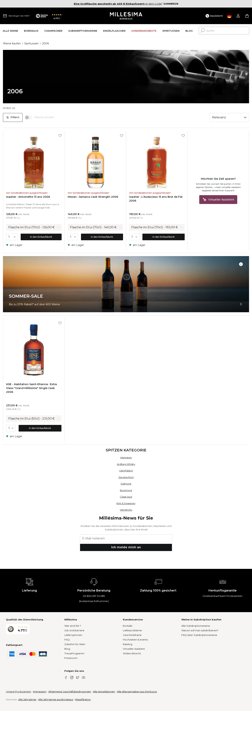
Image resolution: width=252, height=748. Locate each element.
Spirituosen (31, 43)
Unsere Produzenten (18, 691)
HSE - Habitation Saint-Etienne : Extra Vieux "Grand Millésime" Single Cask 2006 (31, 388)
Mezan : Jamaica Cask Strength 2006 (93, 196)
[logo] (126, 15)
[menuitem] (10, 30)
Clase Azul (126, 496)
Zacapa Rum (126, 477)
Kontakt (127, 625)
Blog (67, 648)
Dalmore (126, 483)
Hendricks (126, 509)
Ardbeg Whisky (126, 464)
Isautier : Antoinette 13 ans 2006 (28, 196)
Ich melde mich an (126, 547)
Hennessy (126, 457)
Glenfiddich (126, 470)
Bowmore (126, 490)
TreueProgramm (74, 653)
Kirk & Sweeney (126, 503)
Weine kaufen (12, 43)
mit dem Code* (118, 3)
